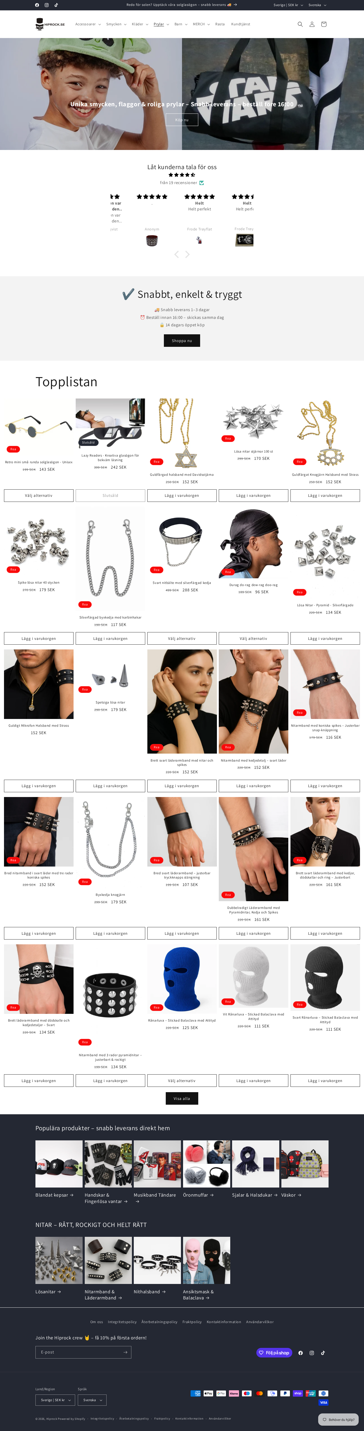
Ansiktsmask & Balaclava (198, 1294)
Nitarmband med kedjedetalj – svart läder (253, 760)
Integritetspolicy (122, 1321)
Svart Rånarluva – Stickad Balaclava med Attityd (325, 1019)
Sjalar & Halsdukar (252, 1195)
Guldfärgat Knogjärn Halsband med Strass (325, 475)
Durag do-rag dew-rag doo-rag (253, 585)
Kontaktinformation (224, 1321)
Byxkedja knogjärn (110, 895)
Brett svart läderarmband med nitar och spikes (182, 762)
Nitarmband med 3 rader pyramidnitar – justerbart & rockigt (110, 1057)
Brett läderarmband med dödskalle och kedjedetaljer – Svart (39, 1022)
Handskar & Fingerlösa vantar (103, 1198)
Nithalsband (147, 1291)
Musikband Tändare (155, 1195)
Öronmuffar (195, 1195)
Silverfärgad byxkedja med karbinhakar (110, 617)
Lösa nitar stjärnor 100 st (253, 451)
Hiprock (52, 1419)
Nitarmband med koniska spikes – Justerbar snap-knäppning (325, 727)
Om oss (96, 1321)
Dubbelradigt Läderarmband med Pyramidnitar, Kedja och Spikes (253, 910)
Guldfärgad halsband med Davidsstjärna (182, 475)
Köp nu (182, 119)
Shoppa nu (182, 340)
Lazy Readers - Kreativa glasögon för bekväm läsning (110, 457)
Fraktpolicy (192, 1321)
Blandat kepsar (51, 1195)
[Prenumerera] (125, 1352)
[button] (87, 24)
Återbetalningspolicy (159, 1321)
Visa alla (182, 1098)
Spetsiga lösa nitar (110, 702)
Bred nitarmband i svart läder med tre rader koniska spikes (38, 875)
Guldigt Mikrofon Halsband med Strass (39, 725)
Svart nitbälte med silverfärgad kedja (182, 583)
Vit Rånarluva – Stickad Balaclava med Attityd (253, 1016)
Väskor (288, 1195)
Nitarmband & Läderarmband (100, 1294)
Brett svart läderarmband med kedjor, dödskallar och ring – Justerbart (325, 875)
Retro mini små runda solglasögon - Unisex (39, 462)
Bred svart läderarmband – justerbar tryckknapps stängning (182, 875)
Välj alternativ (38, 495)
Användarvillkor (260, 1321)
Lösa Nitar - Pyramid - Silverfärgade (325, 605)
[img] (182, 175)
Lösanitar (45, 1291)
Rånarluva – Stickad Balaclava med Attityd (182, 1020)
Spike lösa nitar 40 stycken (38, 582)
